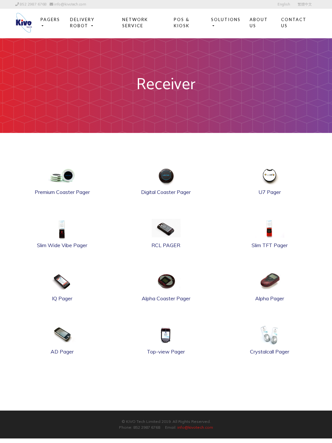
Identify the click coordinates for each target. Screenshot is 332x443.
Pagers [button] (50, 19)
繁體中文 (305, 4)
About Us (259, 23)
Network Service (135, 23)
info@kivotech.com (70, 4)
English (284, 4)
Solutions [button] (226, 19)
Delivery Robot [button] (82, 23)
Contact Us (293, 23)
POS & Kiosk (181, 23)
